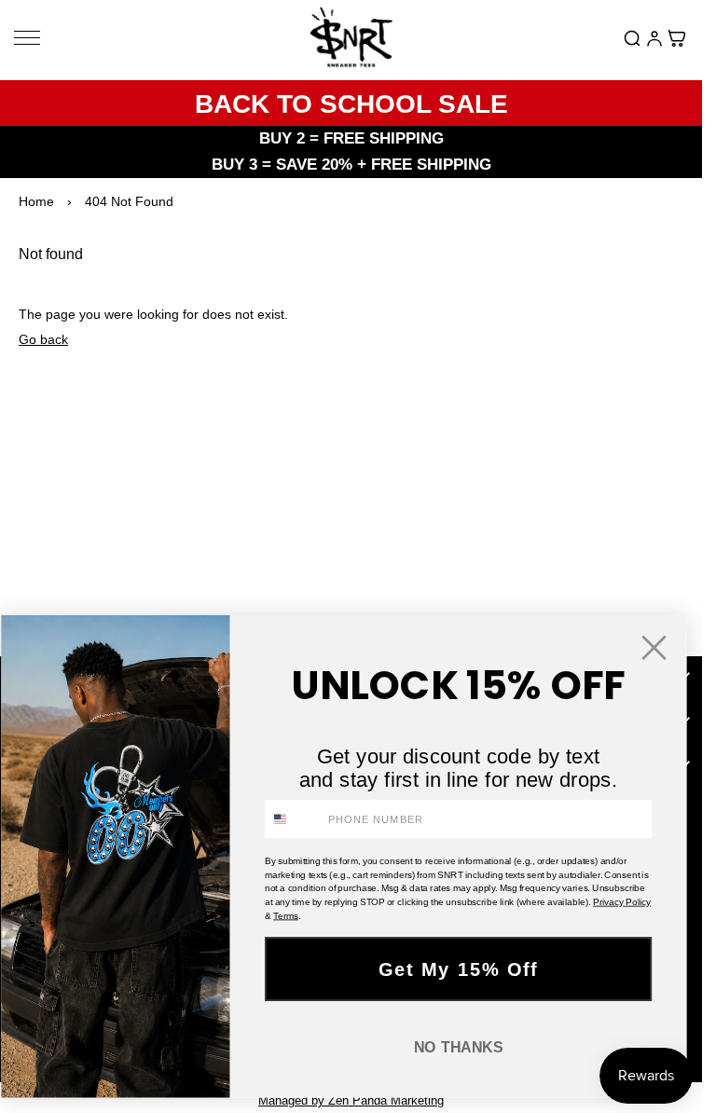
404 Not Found (129, 201)
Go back (43, 339)
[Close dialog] (654, 647)
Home (36, 201)
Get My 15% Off (459, 969)
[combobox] (293, 819)
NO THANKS (458, 1047)
